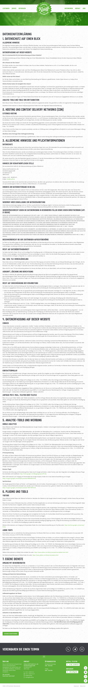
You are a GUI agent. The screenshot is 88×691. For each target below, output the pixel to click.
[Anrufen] (85, 668)
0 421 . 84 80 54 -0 (29, 672)
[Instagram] (85, 681)
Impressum (76, 686)
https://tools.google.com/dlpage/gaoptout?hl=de (33, 474)
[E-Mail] (85, 672)
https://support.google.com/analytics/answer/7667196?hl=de (19, 487)
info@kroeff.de (11, 179)
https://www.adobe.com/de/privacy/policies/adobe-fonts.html (51, 552)
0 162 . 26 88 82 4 (74, 664)
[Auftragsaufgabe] (85, 676)
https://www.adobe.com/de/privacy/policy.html (45, 555)
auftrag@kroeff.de (29, 677)
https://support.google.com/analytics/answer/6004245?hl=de (19, 478)
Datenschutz (82, 686)
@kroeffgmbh (73, 672)
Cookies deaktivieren (10, 633)
